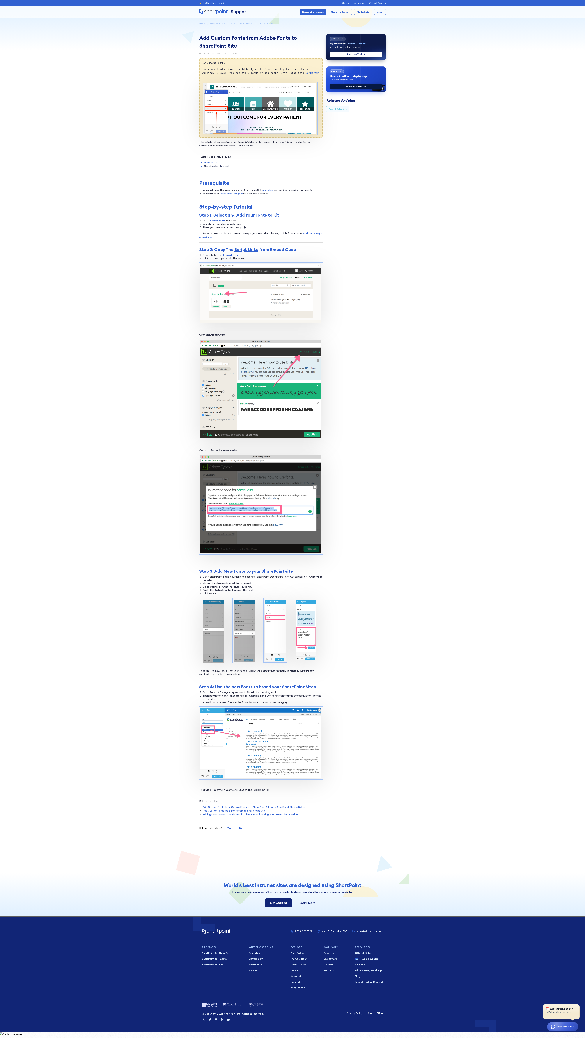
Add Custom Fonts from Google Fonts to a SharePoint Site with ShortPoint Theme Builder (254, 807)
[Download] (286, 496)
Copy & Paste (298, 964)
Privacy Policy (355, 1013)
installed (268, 189)
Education (255, 952)
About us (329, 952)
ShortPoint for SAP (212, 964)
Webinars (360, 964)
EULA (380, 1013)
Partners (329, 970)
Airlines (253, 970)
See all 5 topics (337, 109)
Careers (328, 964)
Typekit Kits (230, 254)
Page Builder (297, 952)
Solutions (215, 23)
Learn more (307, 903)
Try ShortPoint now (212, 3)
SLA (369, 1013)
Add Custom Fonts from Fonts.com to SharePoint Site (234, 810)
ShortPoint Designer (231, 193)
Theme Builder (298, 958)
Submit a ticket (340, 11)
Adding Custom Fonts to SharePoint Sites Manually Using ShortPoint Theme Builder (251, 814)
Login (380, 11)
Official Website (377, 3)
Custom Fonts (265, 23)
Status (345, 3)
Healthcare (255, 964)
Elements (295, 981)
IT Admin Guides (369, 958)
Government (256, 958)
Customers (330, 958)
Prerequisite (210, 162)
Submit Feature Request (369, 981)
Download (359, 3)
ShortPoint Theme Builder (238, 23)
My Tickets (363, 11)
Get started (278, 903)
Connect (295, 970)
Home (202, 23)
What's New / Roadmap (368, 970)
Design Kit (296, 976)
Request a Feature (313, 11)
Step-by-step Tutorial (216, 166)
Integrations (297, 987)
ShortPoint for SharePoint (217, 952)
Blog (357, 976)
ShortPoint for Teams (214, 958)
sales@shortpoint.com (370, 931)
